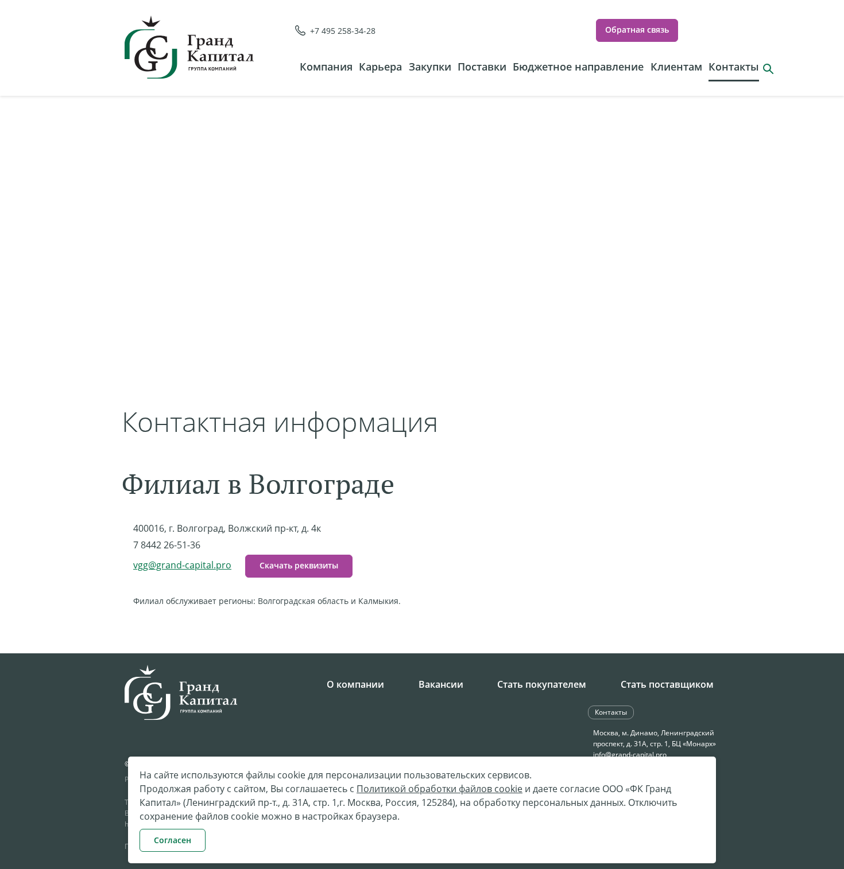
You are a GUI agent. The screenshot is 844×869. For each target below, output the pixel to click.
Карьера (380, 66)
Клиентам (676, 66)
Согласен (172, 840)
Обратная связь (637, 29)
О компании (355, 684)
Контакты (734, 66)
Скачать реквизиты (299, 565)
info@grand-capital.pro (630, 754)
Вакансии (441, 684)
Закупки (430, 66)
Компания (326, 66)
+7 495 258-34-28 (342, 30)
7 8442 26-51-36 (166, 545)
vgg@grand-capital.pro (182, 565)
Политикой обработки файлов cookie (439, 788)
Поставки (482, 66)
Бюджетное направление (578, 66)
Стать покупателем (541, 684)
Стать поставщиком (667, 684)
